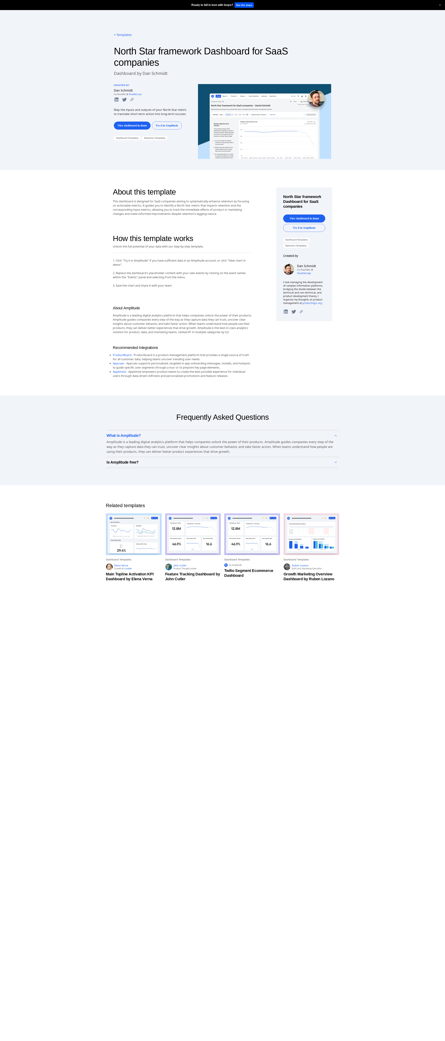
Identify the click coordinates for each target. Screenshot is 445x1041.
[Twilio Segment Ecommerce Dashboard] (252, 534)
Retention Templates (154, 137)
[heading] (212, 5)
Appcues (118, 363)
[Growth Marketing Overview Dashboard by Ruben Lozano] (311, 534)
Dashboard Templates (127, 137)
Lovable (128, 568)
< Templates (123, 35)
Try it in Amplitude (167, 125)
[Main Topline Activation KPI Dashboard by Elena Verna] (134, 534)
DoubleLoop (135, 94)
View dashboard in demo (132, 125)
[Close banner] (440, 5)
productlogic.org (312, 303)
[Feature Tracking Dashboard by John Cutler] (193, 534)
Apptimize (119, 372)
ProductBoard (122, 355)
